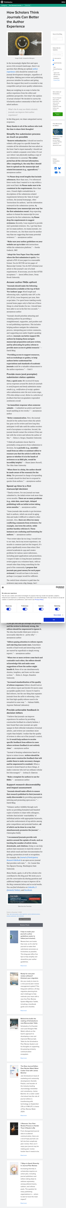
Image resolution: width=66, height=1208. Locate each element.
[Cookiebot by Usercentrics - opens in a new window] (57, 587)
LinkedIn (31, 887)
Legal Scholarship (57, 63)
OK (54, 619)
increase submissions (11, 916)
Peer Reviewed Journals (15, 5)
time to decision (20, 916)
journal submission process (34, 914)
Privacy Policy (39, 599)
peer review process (14, 914)
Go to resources (57, 149)
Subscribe (27, 5)
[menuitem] (15, 5)
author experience (23, 914)
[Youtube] (56, 172)
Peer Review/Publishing (57, 68)
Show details (57, 615)
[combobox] (58, 38)
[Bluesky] (60, 168)
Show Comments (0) (25, 919)
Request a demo (57, 114)
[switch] (25, 609)
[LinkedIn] (56, 168)
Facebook (28, 890)
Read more (24, 966)
